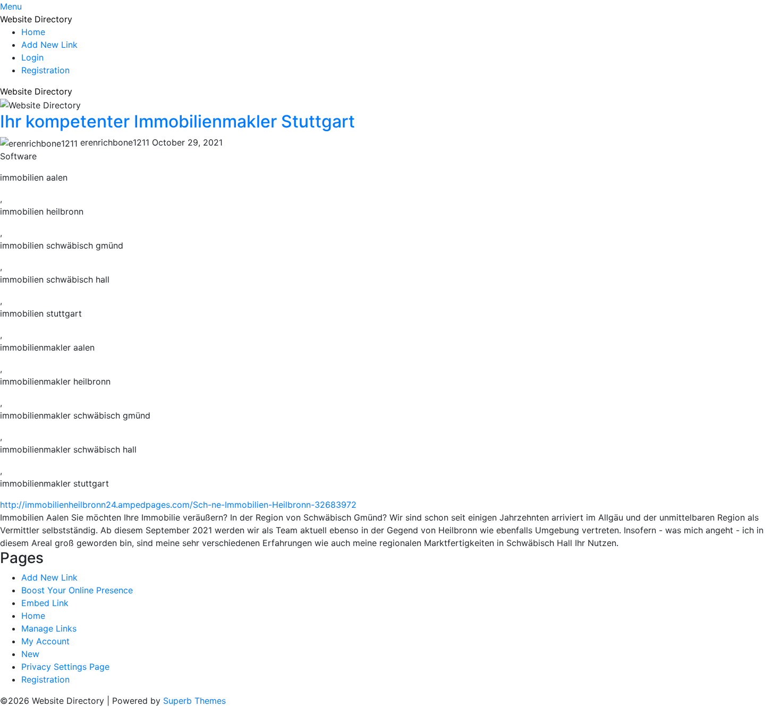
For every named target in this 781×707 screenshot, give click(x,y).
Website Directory (36, 19)
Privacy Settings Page (65, 666)
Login (32, 57)
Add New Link (49, 44)
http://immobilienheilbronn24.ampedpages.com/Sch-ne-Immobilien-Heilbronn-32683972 (178, 504)
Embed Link (45, 603)
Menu (11, 6)
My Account (45, 641)
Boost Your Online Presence (77, 590)
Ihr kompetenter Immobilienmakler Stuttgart (177, 121)
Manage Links (49, 628)
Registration (45, 70)
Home (33, 32)
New (30, 654)
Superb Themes (194, 700)
